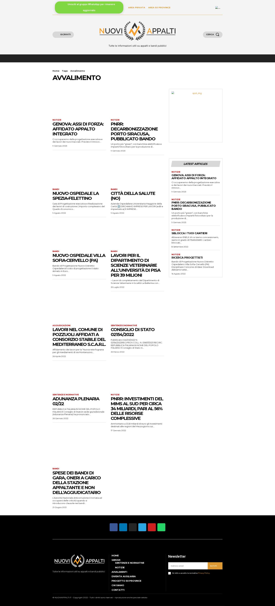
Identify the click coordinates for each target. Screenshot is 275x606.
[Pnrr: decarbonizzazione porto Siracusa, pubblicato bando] (137, 102)
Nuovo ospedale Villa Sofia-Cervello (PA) (79, 258)
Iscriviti (213, 565)
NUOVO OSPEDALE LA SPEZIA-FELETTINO (76, 196)
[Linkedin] (62, 577)
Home (56, 71)
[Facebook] (53, 577)
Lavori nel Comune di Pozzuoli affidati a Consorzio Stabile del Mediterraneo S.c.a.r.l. (79, 337)
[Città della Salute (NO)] (137, 171)
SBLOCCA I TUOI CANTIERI (189, 233)
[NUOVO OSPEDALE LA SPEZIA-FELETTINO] (79, 171)
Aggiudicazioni (62, 325)
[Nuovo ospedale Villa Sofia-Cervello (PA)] (79, 233)
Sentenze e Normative (124, 325)
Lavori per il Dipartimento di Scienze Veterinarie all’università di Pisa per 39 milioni (135, 265)
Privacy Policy (204, 573)
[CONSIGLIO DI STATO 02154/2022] (137, 307)
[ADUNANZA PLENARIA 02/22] (79, 377)
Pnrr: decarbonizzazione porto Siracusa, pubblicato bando (134, 131)
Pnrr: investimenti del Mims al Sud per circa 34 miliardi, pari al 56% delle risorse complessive (137, 408)
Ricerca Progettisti (187, 257)
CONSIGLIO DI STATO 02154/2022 (133, 332)
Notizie (57, 120)
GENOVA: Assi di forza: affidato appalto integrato (78, 129)
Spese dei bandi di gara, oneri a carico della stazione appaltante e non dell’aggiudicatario (77, 482)
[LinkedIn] (211, 7)
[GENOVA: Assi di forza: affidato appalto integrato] (79, 102)
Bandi (56, 189)
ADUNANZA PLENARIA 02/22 (76, 401)
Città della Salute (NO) (133, 196)
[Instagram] (58, 577)
